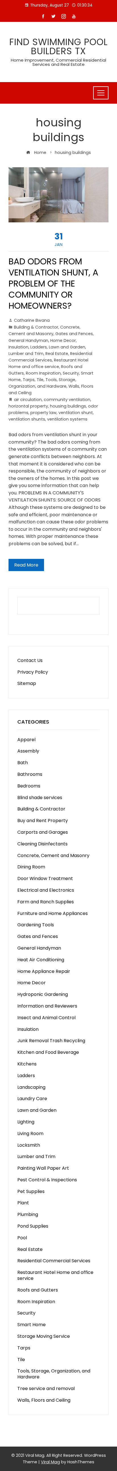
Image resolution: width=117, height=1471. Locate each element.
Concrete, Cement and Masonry (53, 855)
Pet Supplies (31, 1191)
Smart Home (31, 1324)
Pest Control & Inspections (47, 1180)
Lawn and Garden (67, 347)
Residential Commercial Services (53, 1260)
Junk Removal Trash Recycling (51, 1040)
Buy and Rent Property (42, 820)
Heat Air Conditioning (40, 959)
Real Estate (56, 353)
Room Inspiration (43, 373)
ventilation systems (67, 419)
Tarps (29, 380)
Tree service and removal (46, 1388)
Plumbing (27, 1214)
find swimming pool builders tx (58, 46)
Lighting (25, 1122)
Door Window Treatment (45, 878)
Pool (22, 1237)
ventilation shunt (75, 412)
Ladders (38, 347)
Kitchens (27, 1064)
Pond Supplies (32, 1226)
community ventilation (67, 399)
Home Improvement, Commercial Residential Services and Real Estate (58, 62)
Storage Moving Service (43, 1336)
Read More (26, 565)
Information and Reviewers (47, 1006)
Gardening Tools (35, 925)
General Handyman (28, 340)
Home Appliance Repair (43, 971)
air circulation (28, 399)
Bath (22, 762)
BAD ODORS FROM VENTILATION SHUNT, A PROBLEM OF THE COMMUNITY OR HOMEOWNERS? (53, 283)
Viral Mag (50, 1462)
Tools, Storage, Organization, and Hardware (53, 1374)
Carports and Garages (42, 832)
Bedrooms (28, 786)
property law (43, 412)
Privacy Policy (32, 672)
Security (71, 373)
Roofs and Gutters (37, 1290)
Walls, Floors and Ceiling (43, 1400)
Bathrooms (29, 774)
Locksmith (28, 1145)
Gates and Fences (74, 334)
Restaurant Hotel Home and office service (55, 1275)
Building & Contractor (36, 327)
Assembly (28, 751)
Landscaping (31, 1087)
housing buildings (68, 406)
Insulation (18, 347)
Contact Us (30, 660)
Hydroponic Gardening (42, 994)
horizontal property (28, 406)
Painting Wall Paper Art (43, 1168)
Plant (23, 1203)
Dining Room (31, 867)
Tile (40, 380)
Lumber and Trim (26, 353)
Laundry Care (32, 1098)
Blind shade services (39, 797)
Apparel (26, 739)
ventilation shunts (27, 419)
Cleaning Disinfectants (42, 844)
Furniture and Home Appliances (52, 913)
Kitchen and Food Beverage (48, 1052)
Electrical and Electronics (45, 890)
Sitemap (26, 683)
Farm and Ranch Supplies (45, 902)
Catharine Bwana (32, 320)
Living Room (30, 1133)
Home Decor (63, 340)
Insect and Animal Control (46, 1017)
